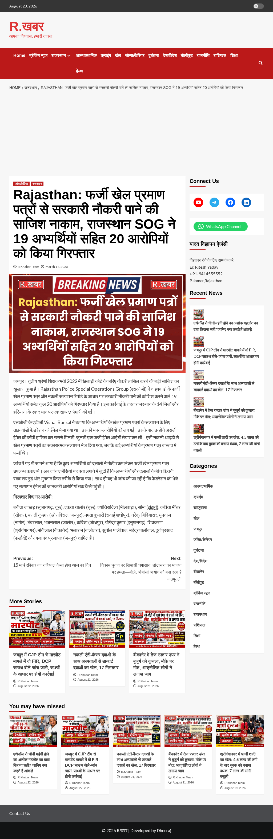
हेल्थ (79, 71)
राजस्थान (58, 55)
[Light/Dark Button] (258, 6)
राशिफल (220, 55)
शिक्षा (234, 55)
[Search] (260, 63)
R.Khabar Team (28, 267)
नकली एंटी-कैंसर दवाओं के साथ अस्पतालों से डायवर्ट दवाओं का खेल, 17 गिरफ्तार (95, 661)
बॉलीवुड (187, 55)
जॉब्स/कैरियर (134, 55)
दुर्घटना (153, 55)
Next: (141, 568)
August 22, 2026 (28, 686)
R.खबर (26, 26)
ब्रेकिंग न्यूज (38, 55)
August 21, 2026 (88, 679)
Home (19, 55)
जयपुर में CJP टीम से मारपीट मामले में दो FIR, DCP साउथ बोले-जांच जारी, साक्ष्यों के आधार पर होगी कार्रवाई (226, 356)
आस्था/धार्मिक (86, 55)
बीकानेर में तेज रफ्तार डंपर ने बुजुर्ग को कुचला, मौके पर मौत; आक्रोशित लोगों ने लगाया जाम (224, 413)
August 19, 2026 (235, 788)
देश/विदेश (170, 55)
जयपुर (18, 641)
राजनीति (203, 55)
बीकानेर (150, 635)
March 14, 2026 (57, 267)
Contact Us (19, 813)
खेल (118, 55)
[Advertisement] (136, 133)
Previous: (52, 562)
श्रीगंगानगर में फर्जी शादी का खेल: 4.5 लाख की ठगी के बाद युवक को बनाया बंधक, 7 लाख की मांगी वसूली (227, 443)
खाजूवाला (200, 507)
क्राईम (106, 55)
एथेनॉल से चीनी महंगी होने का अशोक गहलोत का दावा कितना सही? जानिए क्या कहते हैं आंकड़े (226, 326)
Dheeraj (164, 830)
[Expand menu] (69, 55)
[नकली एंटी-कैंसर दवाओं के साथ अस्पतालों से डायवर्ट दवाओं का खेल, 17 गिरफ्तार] (97, 629)
